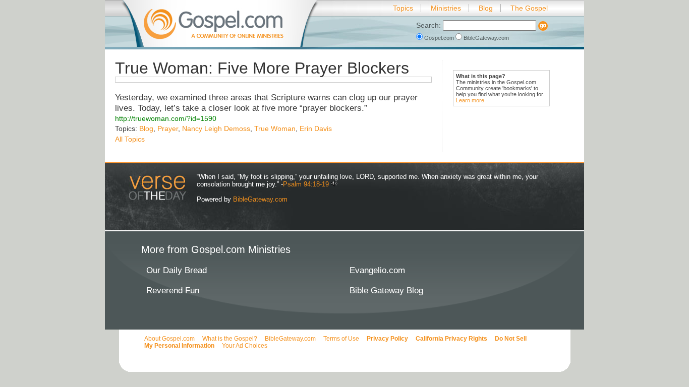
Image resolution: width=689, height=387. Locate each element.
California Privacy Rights (451, 338)
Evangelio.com (377, 270)
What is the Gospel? (229, 338)
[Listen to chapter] (334, 184)
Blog (486, 8)
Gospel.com (439, 38)
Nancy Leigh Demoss (216, 128)
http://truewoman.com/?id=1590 (165, 118)
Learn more (470, 100)
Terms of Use (341, 338)
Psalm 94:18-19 (306, 184)
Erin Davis (316, 128)
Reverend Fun (172, 290)
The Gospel (529, 8)
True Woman (275, 128)
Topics (403, 8)
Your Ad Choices (244, 345)
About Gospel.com (169, 338)
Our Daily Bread (176, 270)
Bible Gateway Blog (386, 290)
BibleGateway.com (485, 38)
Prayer (167, 128)
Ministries (446, 8)
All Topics (130, 139)
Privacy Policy (387, 338)
